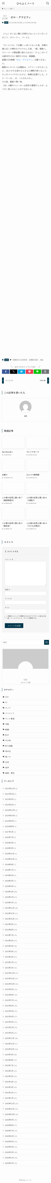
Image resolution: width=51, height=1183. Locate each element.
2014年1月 (11, 902)
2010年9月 (11, 1119)
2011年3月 (11, 1087)
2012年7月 (11, 1000)
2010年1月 (11, 1163)
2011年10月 (11, 1049)
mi (25, 416)
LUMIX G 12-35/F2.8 (20, 360)
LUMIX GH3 (33, 360)
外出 (41, 360)
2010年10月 (11, 1114)
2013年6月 (11, 940)
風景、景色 (9, 773)
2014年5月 (10, 880)
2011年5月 (11, 1076)
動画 (7, 729)
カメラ (8, 707)
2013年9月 (11, 924)
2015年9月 (10, 848)
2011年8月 (11, 1060)
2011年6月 (11, 1070)
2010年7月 (11, 1130)
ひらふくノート (25, 3)
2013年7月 (11, 935)
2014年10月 (11, 859)
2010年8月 (11, 1125)
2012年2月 (11, 1027)
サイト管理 (9, 718)
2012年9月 (11, 989)
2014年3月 (11, 891)
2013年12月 (11, 908)
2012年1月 (11, 1032)
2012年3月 (11, 1022)
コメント (9, 559)
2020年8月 (10, 826)
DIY (7, 697)
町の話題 (9, 745)
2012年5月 (11, 1011)
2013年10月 (11, 918)
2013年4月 (11, 951)
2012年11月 (11, 978)
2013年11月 (11, 913)
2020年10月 (11, 815)
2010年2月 (11, 1157)
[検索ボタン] (47, 3)
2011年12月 (11, 1038)
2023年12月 (11, 788)
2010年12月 (11, 1103)
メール (8, 598)
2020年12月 (11, 810)
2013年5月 (11, 946)
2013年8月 (11, 929)
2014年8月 (10, 864)
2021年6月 (10, 804)
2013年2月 (11, 962)
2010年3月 (11, 1152)
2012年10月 (11, 984)
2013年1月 (11, 967)
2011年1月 (11, 1098)
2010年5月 (11, 1141)
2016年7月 (10, 837)
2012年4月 (11, 1016)
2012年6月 (11, 1005)
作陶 (7, 724)
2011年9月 (11, 1054)
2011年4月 (11, 1081)
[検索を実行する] (46, 642)
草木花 (8, 751)
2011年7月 (11, 1065)
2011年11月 (11, 1043)
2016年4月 (10, 842)
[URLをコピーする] (45, 371)
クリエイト (9, 713)
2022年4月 (10, 794)
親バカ (8, 756)
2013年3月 (11, 956)
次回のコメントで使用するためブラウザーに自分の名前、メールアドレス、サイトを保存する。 (26, 617)
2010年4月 (11, 1146)
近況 (6, 22)
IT (6, 702)
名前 (7, 589)
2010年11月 (11, 1109)
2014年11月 (11, 853)
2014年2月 (11, 897)
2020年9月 (10, 821)
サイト (7, 607)
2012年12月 (11, 973)
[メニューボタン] (3, 3)
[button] (5, 371)
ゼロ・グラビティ (24, 59)
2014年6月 (10, 875)
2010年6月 (11, 1136)
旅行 (7, 735)
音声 (7, 767)
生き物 (8, 740)
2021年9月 (10, 799)
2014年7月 (10, 870)
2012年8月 (11, 994)
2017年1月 (10, 831)
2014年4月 (10, 886)
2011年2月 (11, 1092)
